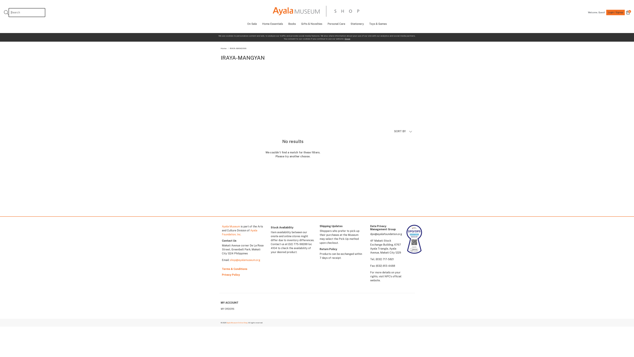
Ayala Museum (231, 226)
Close (347, 39)
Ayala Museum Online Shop (237, 323)
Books (292, 23)
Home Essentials (272, 23)
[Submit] (6, 12)
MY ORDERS (227, 309)
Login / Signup (615, 12)
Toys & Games (378, 23)
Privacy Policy (231, 274)
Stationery (357, 23)
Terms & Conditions (234, 269)
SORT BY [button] (400, 131)
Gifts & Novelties (311, 23)
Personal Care (336, 23)
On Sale (252, 23)
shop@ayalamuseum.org (245, 260)
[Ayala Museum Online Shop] (316, 11)
